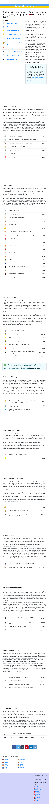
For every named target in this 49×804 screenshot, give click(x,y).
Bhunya (6, 761)
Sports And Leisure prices (14, 38)
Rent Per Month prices (13, 55)
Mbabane (21, 758)
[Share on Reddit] (35, 747)
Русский (37, 786)
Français (37, 800)
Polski (36, 788)
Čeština (37, 795)
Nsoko (5, 767)
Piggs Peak (22, 767)
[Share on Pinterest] (27, 747)
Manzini (6, 759)
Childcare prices (11, 48)
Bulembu (21, 761)
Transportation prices (13, 30)
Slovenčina (38, 794)
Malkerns (6, 765)
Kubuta (21, 764)
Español (37, 791)
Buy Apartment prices (13, 59)
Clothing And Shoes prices (14, 52)
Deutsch (37, 798)
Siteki (5, 768)
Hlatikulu (6, 764)
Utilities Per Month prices (14, 34)
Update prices (34, 368)
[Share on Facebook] (14, 747)
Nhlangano (22, 759)
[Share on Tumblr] (22, 747)
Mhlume (21, 765)
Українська (38, 789)
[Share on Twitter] (18, 747)
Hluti (20, 762)
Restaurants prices (12, 23)
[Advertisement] (24, 96)
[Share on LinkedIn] (31, 747)
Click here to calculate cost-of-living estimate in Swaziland (35, 79)
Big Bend (6, 762)
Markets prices (11, 27)
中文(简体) (37, 797)
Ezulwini (6, 758)
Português (37, 792)
